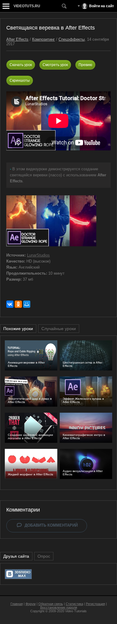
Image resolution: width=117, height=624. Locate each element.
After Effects (17, 39)
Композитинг (43, 39)
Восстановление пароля (58, 607)
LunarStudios (38, 255)
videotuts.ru (27, 6)
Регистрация (95, 604)
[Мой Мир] (26, 304)
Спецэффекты (71, 39)
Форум (31, 604)
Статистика (74, 604)
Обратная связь (50, 604)
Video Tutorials (76, 611)
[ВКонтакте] (10, 304)
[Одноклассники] (18, 304)
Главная (16, 604)
